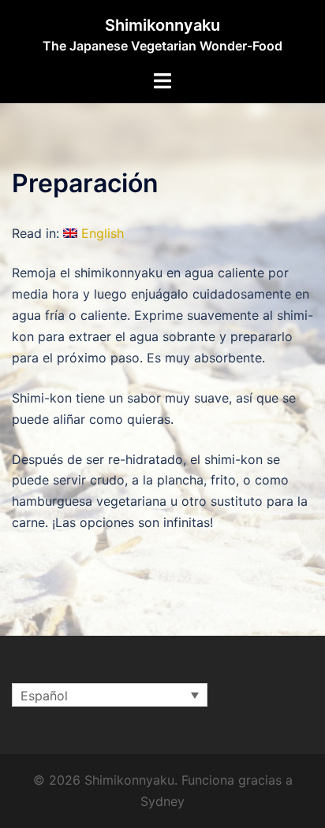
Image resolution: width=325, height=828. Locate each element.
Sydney (162, 801)
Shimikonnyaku (162, 25)
